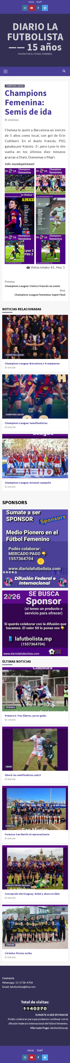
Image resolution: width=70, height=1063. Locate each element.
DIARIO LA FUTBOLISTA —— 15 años (35, 36)
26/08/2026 (11, 779)
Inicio (31, 1)
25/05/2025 (11, 487)
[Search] (64, 71)
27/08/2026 (11, 720)
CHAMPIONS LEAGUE (15, 86)
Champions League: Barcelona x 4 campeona (32, 363)
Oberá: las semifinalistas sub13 (23, 775)
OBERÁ (9, 766)
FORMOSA (10, 826)
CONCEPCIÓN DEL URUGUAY (18, 885)
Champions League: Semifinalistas (26, 423)
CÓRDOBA (10, 945)
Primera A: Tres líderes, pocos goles (25, 715)
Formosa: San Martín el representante (27, 834)
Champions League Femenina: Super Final (39, 292)
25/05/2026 (11, 367)
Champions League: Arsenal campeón (28, 482)
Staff (39, 1)
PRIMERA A (10, 707)
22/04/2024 (13, 120)
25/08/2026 (11, 957)
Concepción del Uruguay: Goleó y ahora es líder (32, 893)
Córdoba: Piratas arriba (18, 953)
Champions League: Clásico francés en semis (32, 284)
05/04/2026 (11, 427)
